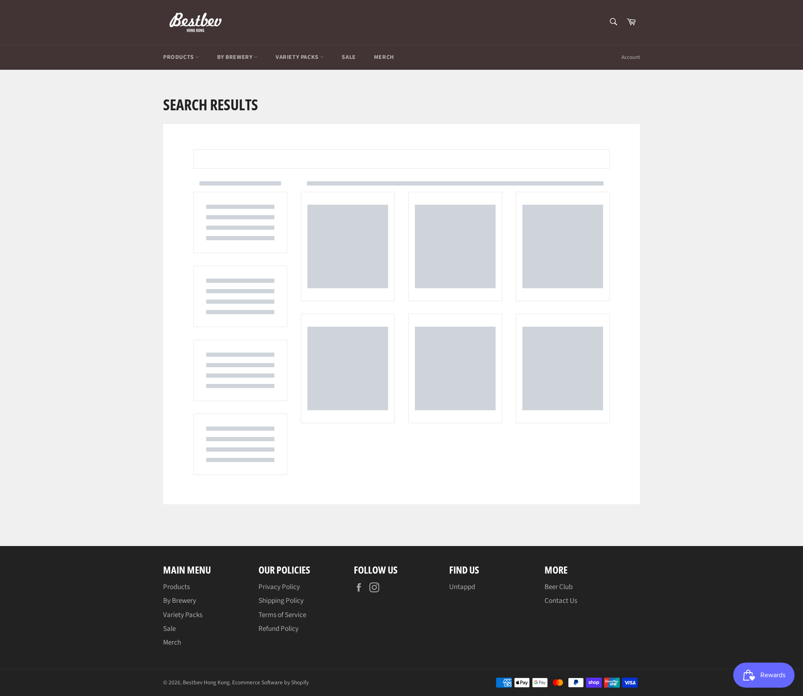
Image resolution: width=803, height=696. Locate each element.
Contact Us (561, 601)
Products (179, 57)
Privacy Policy (279, 587)
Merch (384, 57)
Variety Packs (298, 57)
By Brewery (235, 57)
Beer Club (559, 587)
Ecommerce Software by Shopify (270, 682)
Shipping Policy (281, 601)
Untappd (462, 587)
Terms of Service (282, 615)
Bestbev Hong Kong (206, 682)
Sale (348, 57)
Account (630, 57)
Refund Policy (278, 629)
